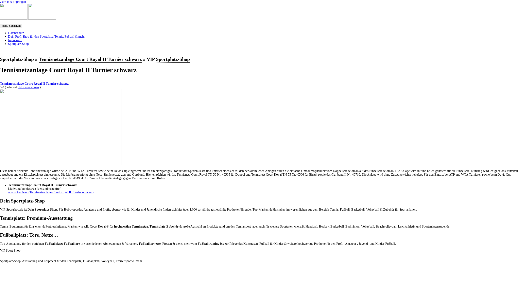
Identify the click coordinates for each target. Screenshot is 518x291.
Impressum (15, 40)
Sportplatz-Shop (18, 43)
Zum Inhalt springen (13, 1)
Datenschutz (16, 33)
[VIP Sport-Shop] (14, 18)
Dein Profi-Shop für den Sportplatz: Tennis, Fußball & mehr (46, 36)
